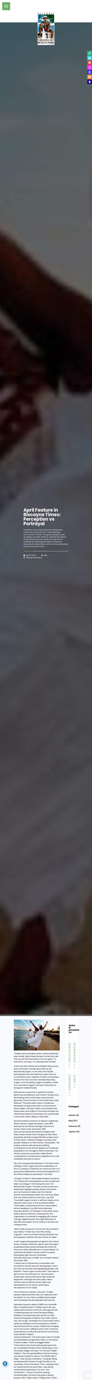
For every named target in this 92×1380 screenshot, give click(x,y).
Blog (45, 555)
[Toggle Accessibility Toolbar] (5, 1363)
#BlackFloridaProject (34, 558)
